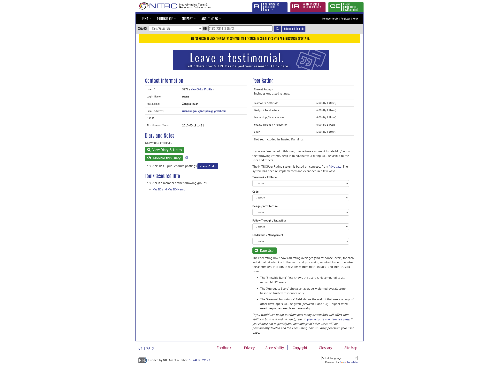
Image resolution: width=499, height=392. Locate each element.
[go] (277, 28)
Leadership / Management (267, 235)
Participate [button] (165, 18)
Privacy (249, 347)
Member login (330, 18)
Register (345, 18)
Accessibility (274, 347)
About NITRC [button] (210, 18)
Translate (352, 362)
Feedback (224, 347)
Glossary (325, 347)
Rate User (267, 250)
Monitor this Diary (166, 158)
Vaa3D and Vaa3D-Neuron (170, 189)
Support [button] (187, 18)
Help (355, 18)
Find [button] (145, 18)
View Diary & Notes (167, 149)
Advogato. (335, 166)
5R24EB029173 (199, 360)
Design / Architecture (265, 206)
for (205, 28)
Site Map (350, 347)
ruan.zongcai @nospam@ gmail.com (204, 111)
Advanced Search (294, 29)
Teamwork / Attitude (264, 177)
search (143, 28)
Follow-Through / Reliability (269, 220)
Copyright (300, 347)
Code (255, 191)
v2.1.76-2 (146, 348)
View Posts (208, 166)
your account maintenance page (328, 319)
